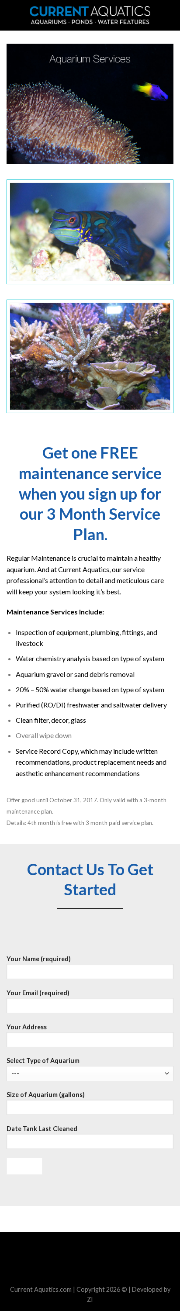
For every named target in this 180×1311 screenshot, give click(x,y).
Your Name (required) (39, 959)
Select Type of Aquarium (43, 1060)
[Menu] (12, 15)
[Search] (170, 15)
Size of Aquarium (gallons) (46, 1094)
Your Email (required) (38, 993)
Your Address (27, 1027)
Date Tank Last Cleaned (42, 1128)
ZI (90, 1299)
